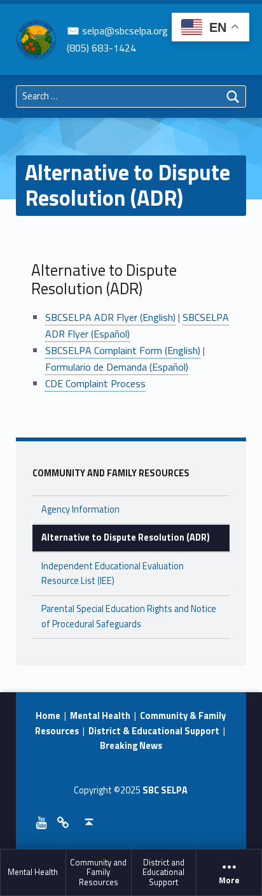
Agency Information (80, 509)
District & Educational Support (153, 731)
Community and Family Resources (98, 872)
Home (48, 716)
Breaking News (131, 746)
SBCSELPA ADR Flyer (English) (110, 317)
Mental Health (33, 871)
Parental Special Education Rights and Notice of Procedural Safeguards (128, 616)
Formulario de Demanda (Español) (116, 366)
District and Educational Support (163, 872)
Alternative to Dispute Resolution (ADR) (125, 537)
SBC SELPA (165, 790)
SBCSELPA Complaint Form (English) (122, 350)
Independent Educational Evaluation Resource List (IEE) (112, 573)
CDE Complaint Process (95, 383)
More (229, 880)
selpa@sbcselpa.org (125, 30)
